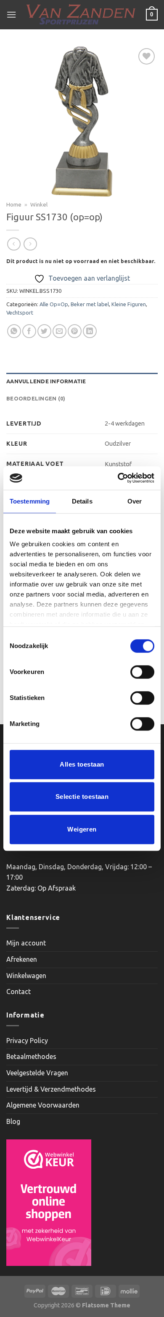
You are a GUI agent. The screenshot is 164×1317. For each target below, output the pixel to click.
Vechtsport (19, 312)
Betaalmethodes (31, 1056)
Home (13, 204)
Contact (18, 991)
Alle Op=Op (54, 304)
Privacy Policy (27, 1040)
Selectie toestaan (82, 796)
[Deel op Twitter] (44, 331)
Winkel (39, 204)
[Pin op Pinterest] (75, 331)
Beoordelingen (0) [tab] (35, 398)
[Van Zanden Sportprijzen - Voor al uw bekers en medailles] (81, 14)
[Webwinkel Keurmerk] (48, 1202)
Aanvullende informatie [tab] (46, 381)
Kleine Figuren (128, 304)
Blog (13, 1121)
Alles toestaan (82, 764)
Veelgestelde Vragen (37, 1073)
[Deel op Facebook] (29, 331)
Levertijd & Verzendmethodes (51, 1089)
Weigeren (82, 829)
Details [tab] (82, 501)
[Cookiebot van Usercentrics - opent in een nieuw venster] (118, 478)
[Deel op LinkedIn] (90, 331)
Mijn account (26, 943)
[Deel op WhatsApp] (14, 331)
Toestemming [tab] (30, 501)
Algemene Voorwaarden (42, 1105)
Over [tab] (134, 501)
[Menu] (11, 14)
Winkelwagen (26, 975)
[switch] (142, 672)
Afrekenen (21, 959)
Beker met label (90, 304)
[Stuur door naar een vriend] (59, 331)
